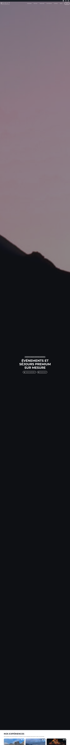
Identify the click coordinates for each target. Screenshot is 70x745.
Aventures (42, 3)
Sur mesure (49, 3)
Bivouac (35, 3)
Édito (61, 3)
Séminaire (29, 3)
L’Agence (56, 3)
